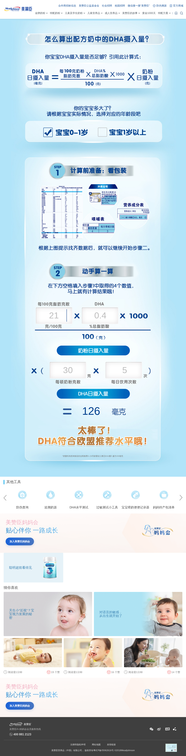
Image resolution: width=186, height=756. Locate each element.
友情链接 (111, 744)
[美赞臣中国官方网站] (18, 8)
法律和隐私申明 (78, 744)
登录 (176, 13)
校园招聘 (120, 5)
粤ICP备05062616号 (103, 750)
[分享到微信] (151, 729)
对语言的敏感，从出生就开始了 (110, 614)
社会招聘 (107, 5)
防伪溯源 (161, 5)
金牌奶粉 (40, 13)
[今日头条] (167, 729)
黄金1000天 (149, 13)
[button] (6, 497)
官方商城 (178, 5)
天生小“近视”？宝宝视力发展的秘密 (21, 614)
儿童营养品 (93, 13)
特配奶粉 (55, 13)
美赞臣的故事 (130, 13)
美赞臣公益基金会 (89, 5)
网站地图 (96, 744)
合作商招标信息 (67, 5)
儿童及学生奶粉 (74, 13)
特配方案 (163, 13)
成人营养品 (111, 13)
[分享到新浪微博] (159, 729)
